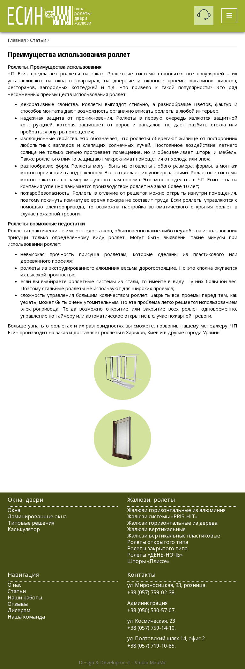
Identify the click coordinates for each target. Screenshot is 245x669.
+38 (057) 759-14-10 (150, 627)
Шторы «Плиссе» (148, 561)
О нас (14, 585)
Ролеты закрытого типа (157, 548)
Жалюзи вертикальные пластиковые (173, 535)
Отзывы (18, 604)
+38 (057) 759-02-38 (150, 592)
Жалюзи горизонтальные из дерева (172, 523)
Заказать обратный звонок (203, 15)
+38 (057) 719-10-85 (150, 645)
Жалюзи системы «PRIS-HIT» (162, 516)
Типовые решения (31, 523)
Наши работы (25, 597)
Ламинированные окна (37, 516)
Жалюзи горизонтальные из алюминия (176, 510)
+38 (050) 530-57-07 (150, 610)
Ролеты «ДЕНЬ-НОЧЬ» (155, 555)
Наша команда (26, 616)
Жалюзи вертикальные (156, 529)
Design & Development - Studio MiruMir (122, 662)
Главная (17, 40)
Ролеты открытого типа (157, 542)
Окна (14, 510)
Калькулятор (24, 529)
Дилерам (19, 610)
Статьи (38, 40)
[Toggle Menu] (229, 15)
